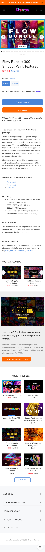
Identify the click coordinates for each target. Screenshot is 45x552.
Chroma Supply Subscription (12, 282)
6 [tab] (9, 51)
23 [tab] (37, 51)
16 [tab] (25, 51)
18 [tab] (29, 51)
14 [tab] (22, 51)
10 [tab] (16, 51)
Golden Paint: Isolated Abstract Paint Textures (33, 419)
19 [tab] (30, 51)
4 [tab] (6, 51)
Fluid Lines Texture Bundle (33, 282)
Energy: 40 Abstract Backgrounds (33, 444)
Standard (6, 83)
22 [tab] (35, 51)
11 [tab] (17, 51)
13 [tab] (20, 51)
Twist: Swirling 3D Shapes (11, 469)
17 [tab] (27, 51)
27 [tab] (43, 51)
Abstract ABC (33, 395)
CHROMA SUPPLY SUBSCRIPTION (19, 251)
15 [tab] (24, 51)
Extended (15, 83)
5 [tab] (8, 51)
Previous (3, 37)
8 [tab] (12, 51)
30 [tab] (23, 54)
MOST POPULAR (22, 376)
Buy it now (22, 110)
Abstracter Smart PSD (11, 418)
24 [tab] (38, 51)
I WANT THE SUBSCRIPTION (16, 359)
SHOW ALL (22, 480)
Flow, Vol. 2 (11, 185)
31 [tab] (25, 54)
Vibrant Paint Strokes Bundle (33, 469)
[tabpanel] (22, 34)
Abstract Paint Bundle (12, 395)
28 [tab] (20, 54)
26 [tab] (41, 51)
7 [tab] (11, 51)
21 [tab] (33, 51)
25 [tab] (40, 51)
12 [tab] (19, 51)
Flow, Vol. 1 (11, 182)
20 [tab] (32, 51)
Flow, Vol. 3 (11, 188)
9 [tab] (14, 51)
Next (41, 37)
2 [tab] (3, 51)
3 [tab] (4, 51)
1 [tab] (1, 51)
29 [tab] (21, 54)
